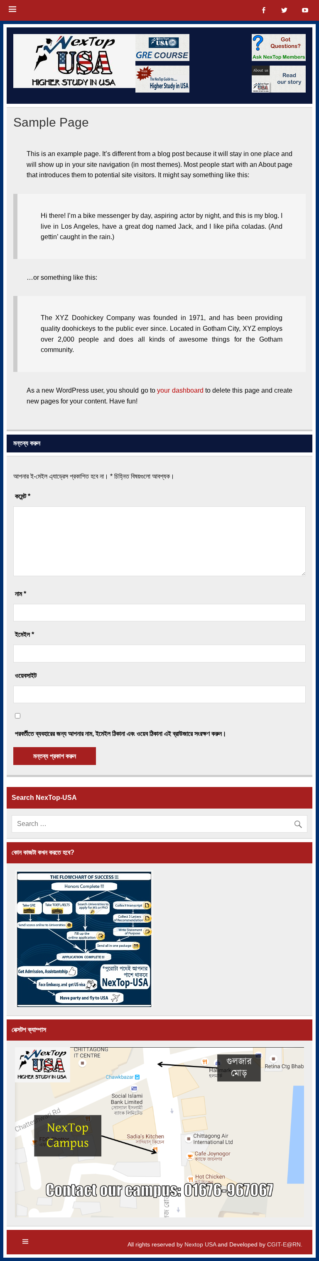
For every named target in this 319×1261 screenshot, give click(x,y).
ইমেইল (24, 634)
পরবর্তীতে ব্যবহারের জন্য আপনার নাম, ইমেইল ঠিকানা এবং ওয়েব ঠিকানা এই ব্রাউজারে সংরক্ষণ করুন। (120, 733)
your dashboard (180, 390)
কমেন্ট (22, 496)
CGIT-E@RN (284, 1244)
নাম (20, 593)
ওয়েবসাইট (26, 675)
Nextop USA (200, 1244)
